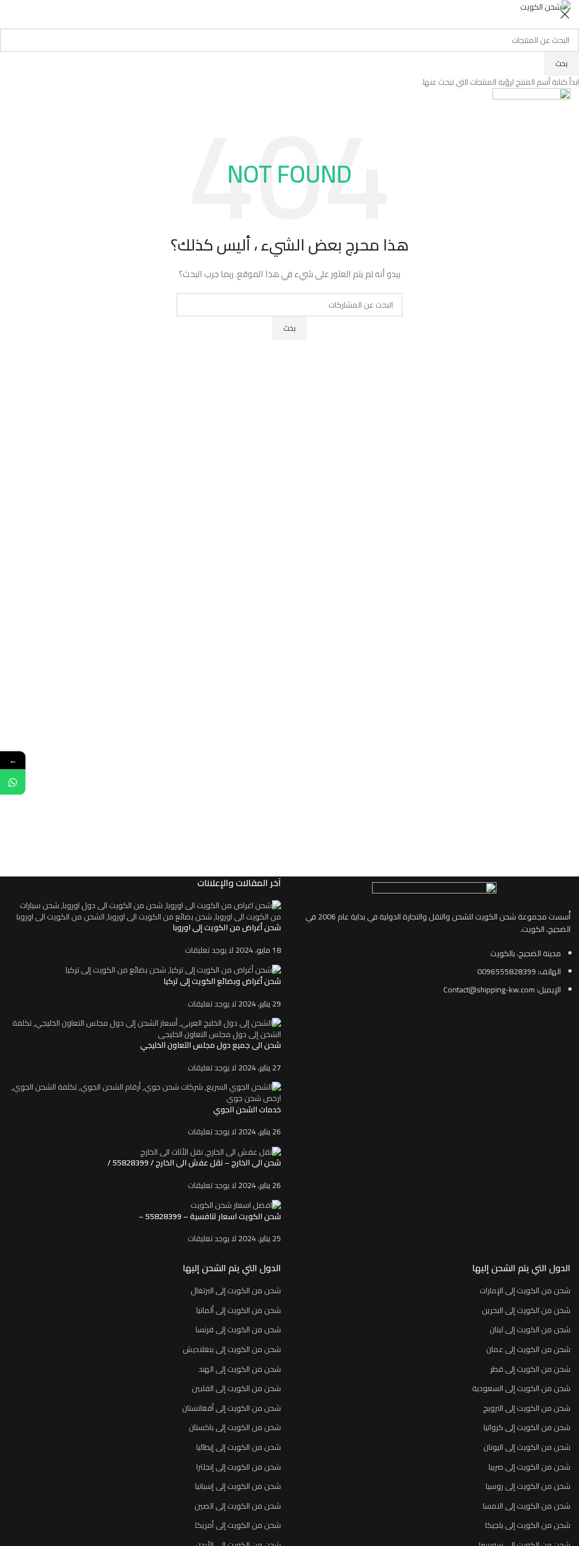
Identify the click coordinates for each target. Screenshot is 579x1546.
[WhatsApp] (12, 782)
